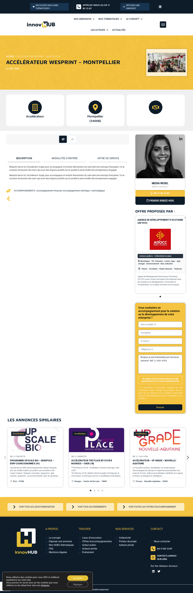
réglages (45, 585)
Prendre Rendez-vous (161, 200)
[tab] (63, 139)
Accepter (77, 578)
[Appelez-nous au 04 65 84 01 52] (78, 6)
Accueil (10, 56)
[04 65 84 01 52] (153, 548)
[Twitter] (159, 571)
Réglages (77, 584)
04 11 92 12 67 (161, 193)
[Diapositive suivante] (187, 457)
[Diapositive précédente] (5, 457)
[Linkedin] (160, 6)
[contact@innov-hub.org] (153, 557)
